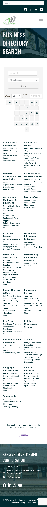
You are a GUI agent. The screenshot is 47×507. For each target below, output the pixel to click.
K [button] (16, 113)
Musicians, (7, 160)
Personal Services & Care (11, 291)
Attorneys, (28, 296)
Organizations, (9, 187)
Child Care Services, (11, 298)
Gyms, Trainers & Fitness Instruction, (31, 377)
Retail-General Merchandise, (9, 387)
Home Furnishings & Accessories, (11, 377)
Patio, (19, 348)
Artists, (6, 153)
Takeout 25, (7, 345)
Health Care (8, 255)
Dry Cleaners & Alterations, (9, 312)
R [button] (27, 119)
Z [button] (26, 129)
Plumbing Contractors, (12, 225)
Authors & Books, (10, 151)
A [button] (16, 102)
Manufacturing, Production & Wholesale (31, 257)
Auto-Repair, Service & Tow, (33, 150)
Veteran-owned (30, 207)
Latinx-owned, (29, 203)
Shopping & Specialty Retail (10, 369)
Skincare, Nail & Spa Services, (11, 302)
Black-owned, (29, 205)
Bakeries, (7, 350)
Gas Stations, (8, 399)
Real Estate (8, 321)
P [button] (16, 119)
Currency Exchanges (11, 249)
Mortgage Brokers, (10, 247)
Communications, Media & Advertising (33, 174)
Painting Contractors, (11, 223)
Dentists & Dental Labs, (12, 267)
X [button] (32, 124)
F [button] (17, 108)
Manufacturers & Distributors (30, 265)
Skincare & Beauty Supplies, (10, 307)
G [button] (22, 108)
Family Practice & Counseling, (10, 259)
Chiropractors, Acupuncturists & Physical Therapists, (11, 272)
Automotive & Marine (30, 143)
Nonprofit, (7, 182)
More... (15, 160)
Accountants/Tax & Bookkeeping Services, (33, 302)
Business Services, (31, 298)
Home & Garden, (10, 381)
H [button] (27, 108)
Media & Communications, (31, 185)
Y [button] (37, 124)
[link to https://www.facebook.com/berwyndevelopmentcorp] (25, 9)
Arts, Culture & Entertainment (10, 143)
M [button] (26, 113)
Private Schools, (30, 352)
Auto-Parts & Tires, (31, 158)
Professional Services (30, 291)
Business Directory (14, 425)
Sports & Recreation (29, 369)
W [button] (27, 124)
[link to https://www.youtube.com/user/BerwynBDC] (41, 9)
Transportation (10, 396)
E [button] (37, 102)
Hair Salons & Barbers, (12, 296)
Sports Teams (29, 386)
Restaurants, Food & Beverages (12, 340)
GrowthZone (31, 503)
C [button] (27, 102)
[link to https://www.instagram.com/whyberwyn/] (36, 9)
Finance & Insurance (8, 234)
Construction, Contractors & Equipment (10, 200)
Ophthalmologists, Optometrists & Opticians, (10, 279)
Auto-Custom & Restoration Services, (32, 164)
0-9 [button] (9, 102)
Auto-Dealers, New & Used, (32, 154)
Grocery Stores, (9, 353)
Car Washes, (29, 160)
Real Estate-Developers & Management (12, 333)
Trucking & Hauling (10, 407)
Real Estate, (8, 329)
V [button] (21, 124)
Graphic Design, (30, 189)
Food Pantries (8, 189)
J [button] (36, 108)
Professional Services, (33, 311)
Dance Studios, (30, 383)
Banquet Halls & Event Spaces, (33, 307)
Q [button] (22, 119)
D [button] (32, 102)
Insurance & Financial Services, (11, 240)
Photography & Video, (32, 179)
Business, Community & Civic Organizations (12, 176)
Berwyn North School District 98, (32, 348)
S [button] (32, 119)
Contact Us (32, 427)
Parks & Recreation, (32, 373)
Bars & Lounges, (9, 348)
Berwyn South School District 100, (32, 344)
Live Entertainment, (11, 148)
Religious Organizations (30, 322)
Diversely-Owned (32, 197)
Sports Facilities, (30, 381)
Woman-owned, (30, 200)
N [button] (32, 113)
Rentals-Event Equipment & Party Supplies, (10, 218)
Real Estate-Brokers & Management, (12, 325)
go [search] (24, 86)
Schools (28, 339)
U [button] (16, 124)
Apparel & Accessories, (12, 373)
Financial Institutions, (11, 244)
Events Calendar (29, 425)
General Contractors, (11, 206)
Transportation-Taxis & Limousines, (12, 403)
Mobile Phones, (30, 192)
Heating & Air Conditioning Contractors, (8, 210)
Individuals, (28, 242)
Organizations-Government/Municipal (33, 246)
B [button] (21, 102)
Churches (28, 327)
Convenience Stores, (11, 383)
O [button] (37, 113)
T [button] (37, 119)
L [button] (21, 113)
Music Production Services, (10, 157)
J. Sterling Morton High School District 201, (33, 356)
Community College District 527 (32, 361)
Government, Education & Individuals (30, 236)
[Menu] (40, 21)
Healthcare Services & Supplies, (12, 264)
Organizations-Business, (12, 185)
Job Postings (21, 427)
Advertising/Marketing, (33, 182)
